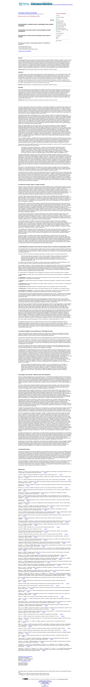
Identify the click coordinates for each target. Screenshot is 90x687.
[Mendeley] (57, 36)
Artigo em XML (60, 22)
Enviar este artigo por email (63, 29)
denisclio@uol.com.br (25, 660)
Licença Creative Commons (63, 679)
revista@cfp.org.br (44, 685)
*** (18, 674)
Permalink (60, 40)
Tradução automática (62, 28)
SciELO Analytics (61, 17)
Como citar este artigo (62, 25)
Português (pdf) (61, 20)
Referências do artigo (62, 23)
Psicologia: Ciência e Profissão (27, 13)
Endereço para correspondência (24, 51)
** (41, 42)
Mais (58, 36)
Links (45, 472)
